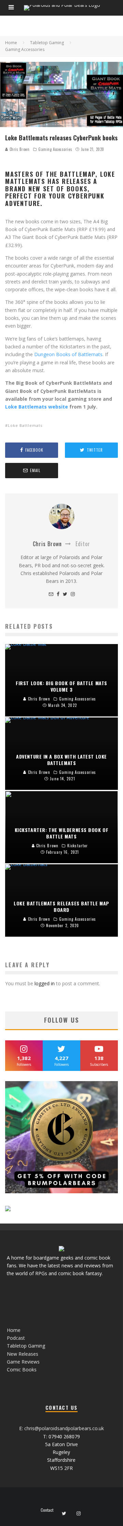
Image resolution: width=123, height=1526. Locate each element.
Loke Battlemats (25, 425)
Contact (47, 1510)
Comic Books (22, 1369)
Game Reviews (23, 1361)
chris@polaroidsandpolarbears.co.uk (64, 1428)
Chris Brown (19, 149)
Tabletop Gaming (26, 1345)
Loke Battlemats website (36, 406)
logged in (45, 983)
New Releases (22, 1354)
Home (13, 1330)
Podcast (16, 1338)
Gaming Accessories (55, 149)
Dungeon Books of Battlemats (68, 354)
